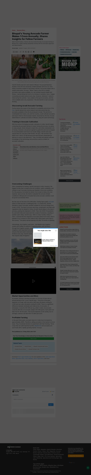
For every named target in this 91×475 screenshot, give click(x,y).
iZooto (56, 245)
